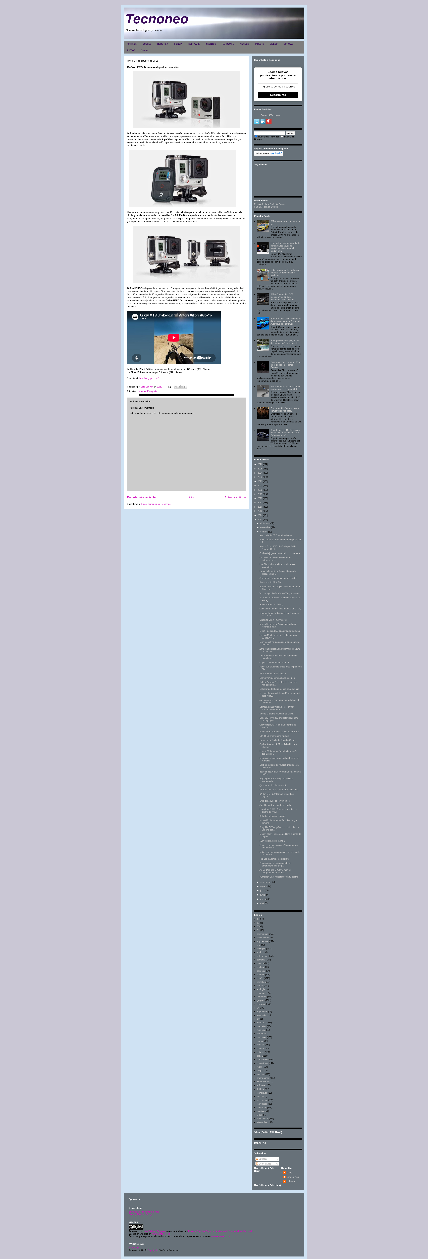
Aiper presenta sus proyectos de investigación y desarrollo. (285, 341)
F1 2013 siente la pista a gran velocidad (278, 789)
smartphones (263, 1078)
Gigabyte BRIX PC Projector (273, 620)
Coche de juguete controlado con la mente (279, 553)
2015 (260, 511)
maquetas (261, 1026)
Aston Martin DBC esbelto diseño (275, 535)
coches (260, 967)
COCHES (147, 44)
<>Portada (134, 1247)
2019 (260, 494)
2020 (260, 490)
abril (262, 903)
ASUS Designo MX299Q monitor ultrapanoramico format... (275, 871)
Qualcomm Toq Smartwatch (272, 785)
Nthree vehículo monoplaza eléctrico (277, 678)
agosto (263, 886)
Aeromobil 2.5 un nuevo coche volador (278, 578)
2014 (260, 515)
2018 (260, 498)
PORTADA (132, 44)
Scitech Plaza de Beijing (271, 604)
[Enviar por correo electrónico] (175, 387)
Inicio (190, 497)
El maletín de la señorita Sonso (144, 1211)
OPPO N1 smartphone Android (274, 736)
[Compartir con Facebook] (185, 387)
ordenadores (263, 1059)
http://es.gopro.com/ (149, 378)
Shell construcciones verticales (274, 801)
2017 (260, 502)
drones (260, 985)
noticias (260, 1052)
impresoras (262, 1011)
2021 (260, 485)
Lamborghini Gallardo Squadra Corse (277, 740)
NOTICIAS (288, 44)
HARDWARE (228, 44)
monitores (261, 1037)
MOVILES (244, 44)
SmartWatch (263, 1081)
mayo (263, 899)
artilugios (261, 948)
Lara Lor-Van (293, 1177)
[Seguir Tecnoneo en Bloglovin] (268, 155)
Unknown (291, 1181)
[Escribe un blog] (179, 387)
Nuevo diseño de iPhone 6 (272, 841)
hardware (261, 1004)
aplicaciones (263, 937)
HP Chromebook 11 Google (272, 673)
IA (258, 1008)
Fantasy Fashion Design (266, 207)
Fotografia (152, 391)
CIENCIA (178, 44)
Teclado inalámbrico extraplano (274, 859)
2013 (260, 519)
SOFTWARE (194, 44)
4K (258, 919)
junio (262, 895)
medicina (261, 1030)
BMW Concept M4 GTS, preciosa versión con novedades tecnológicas (282, 297)
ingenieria (261, 1015)
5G (258, 923)
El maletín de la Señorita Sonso (269, 204)
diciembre (265, 523)
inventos (261, 1022)
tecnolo (260, 1096)
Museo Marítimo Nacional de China (276, 713)
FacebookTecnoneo (270, 115)
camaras (142, 391)
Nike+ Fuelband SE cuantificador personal (279, 631)
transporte (261, 1107)
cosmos (260, 974)
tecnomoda (262, 1100)
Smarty (144, 50)
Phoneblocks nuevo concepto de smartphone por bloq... (275, 864)
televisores (262, 1104)
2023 (260, 477)
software (261, 1085)
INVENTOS (211, 44)
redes (259, 1067)
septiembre (265, 882)
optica (260, 1056)
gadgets (260, 1000)
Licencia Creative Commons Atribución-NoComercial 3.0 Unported (220, 1231)
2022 (260, 481)
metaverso (262, 1033)
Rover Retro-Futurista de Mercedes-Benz (279, 731)
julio (262, 890)
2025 (260, 468)
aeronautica (262, 934)
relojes (260, 1070)
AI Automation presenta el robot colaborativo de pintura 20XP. (286, 388)
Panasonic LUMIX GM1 (270, 582)
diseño (260, 978)
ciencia (260, 963)
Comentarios (264, 1164)
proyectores (262, 1063)
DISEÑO (274, 44)
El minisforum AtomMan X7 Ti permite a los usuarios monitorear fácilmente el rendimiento (285, 247)
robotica (260, 1074)
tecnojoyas (262, 1093)
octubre (264, 531)
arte (258, 945)
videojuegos (262, 1118)
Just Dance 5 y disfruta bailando (275, 805)
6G (258, 926)
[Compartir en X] (182, 387)
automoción (262, 956)
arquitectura (262, 941)
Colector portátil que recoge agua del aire (279, 689)
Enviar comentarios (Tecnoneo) (156, 504)
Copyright (152, 1250)
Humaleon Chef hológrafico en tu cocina (278, 877)
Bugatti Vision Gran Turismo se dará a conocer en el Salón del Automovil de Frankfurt (286, 321)
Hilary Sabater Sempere (154, 1231)
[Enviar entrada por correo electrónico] (169, 386)
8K (258, 930)
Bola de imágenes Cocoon (272, 816)
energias (261, 993)
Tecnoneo (156, 18)
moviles (260, 1044)
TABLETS (259, 44)
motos (260, 1041)
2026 (260, 464)
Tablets (260, 1089)
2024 (260, 473)
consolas (261, 971)
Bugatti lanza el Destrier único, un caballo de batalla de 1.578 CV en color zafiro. (285, 433)
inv (258, 1019)
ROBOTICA (162, 44)
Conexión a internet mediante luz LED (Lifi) (280, 608)
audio (259, 952)
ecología (261, 989)
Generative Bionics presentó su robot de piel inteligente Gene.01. (286, 365)
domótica (261, 982)
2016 (260, 507)
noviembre (265, 527)
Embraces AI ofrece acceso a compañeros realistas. (285, 409)
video (259, 1115)
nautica (260, 1048)
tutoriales (261, 1111)
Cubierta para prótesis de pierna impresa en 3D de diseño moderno (286, 272)
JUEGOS (131, 50)
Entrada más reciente (141, 497)
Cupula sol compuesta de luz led (275, 662)
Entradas (263, 1159)
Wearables (262, 1122)
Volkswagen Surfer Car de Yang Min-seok (279, 593)
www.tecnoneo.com (161, 1234)
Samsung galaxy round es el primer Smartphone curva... (276, 708)
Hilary (289, 1172)
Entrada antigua (235, 497)
